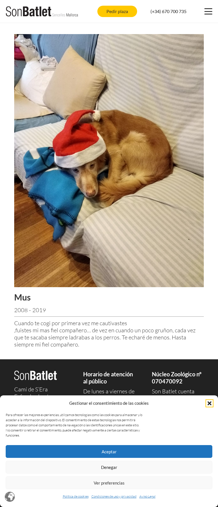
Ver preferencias (109, 482)
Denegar (109, 467)
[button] (209, 403)
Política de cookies (76, 496)
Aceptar (109, 451)
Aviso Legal (147, 496)
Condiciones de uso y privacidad (114, 496)
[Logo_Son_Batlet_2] (42, 11)
